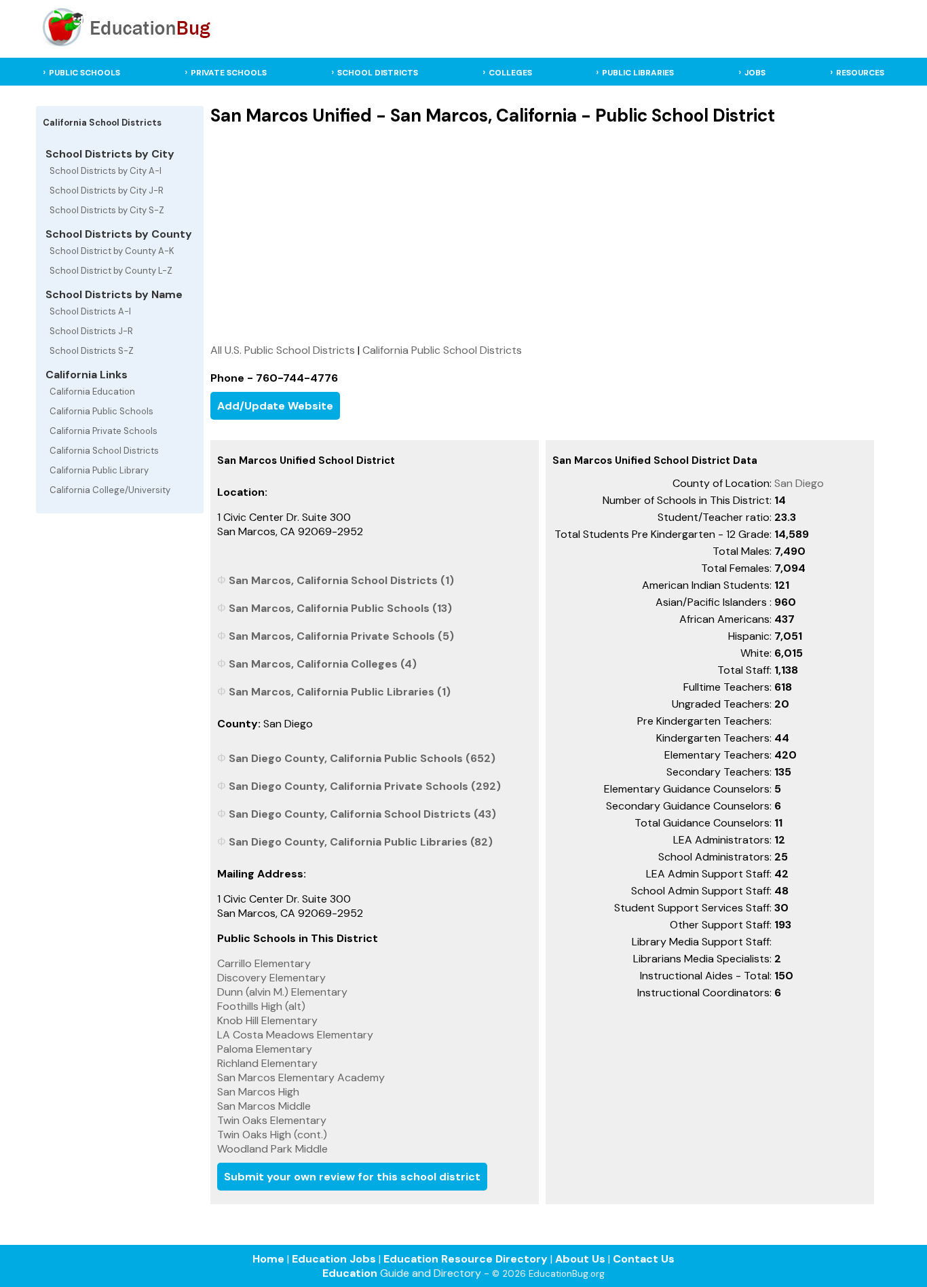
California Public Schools (101, 411)
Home (268, 1259)
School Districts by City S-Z (107, 210)
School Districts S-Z (92, 351)
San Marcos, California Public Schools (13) (340, 608)
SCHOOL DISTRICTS (377, 72)
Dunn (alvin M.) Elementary (282, 992)
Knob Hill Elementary (267, 1020)
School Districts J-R (91, 331)
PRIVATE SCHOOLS (229, 72)
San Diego (799, 483)
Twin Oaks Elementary (271, 1120)
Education (349, 1273)
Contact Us (644, 1259)
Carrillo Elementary (264, 963)
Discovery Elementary (271, 978)
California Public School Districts (442, 350)
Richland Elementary (267, 1063)
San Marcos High (258, 1092)
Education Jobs (334, 1259)
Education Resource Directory (465, 1259)
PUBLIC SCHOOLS (84, 72)
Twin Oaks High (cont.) (272, 1134)
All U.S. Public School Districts (282, 350)
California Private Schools (103, 431)
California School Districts (104, 450)
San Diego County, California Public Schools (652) (362, 758)
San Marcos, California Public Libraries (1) (340, 692)
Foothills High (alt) (261, 1006)
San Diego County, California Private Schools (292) (365, 786)
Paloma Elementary (264, 1049)
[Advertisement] (542, 234)
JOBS (754, 72)
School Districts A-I (90, 311)
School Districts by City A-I (106, 171)
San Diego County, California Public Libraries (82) (361, 842)
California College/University (110, 490)
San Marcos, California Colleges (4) (323, 664)
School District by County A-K (112, 251)
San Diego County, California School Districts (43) (362, 814)
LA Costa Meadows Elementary (295, 1035)
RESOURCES (860, 72)
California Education (92, 391)
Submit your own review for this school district (352, 1177)
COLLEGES (510, 72)
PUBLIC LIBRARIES (638, 72)
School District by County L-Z (111, 270)
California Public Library (99, 470)
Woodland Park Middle (272, 1149)
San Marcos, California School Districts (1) (341, 580)
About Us (580, 1259)
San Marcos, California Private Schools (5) (341, 636)
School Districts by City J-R (107, 190)
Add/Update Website (275, 406)
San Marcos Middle (264, 1106)
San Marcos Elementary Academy (301, 1077)
